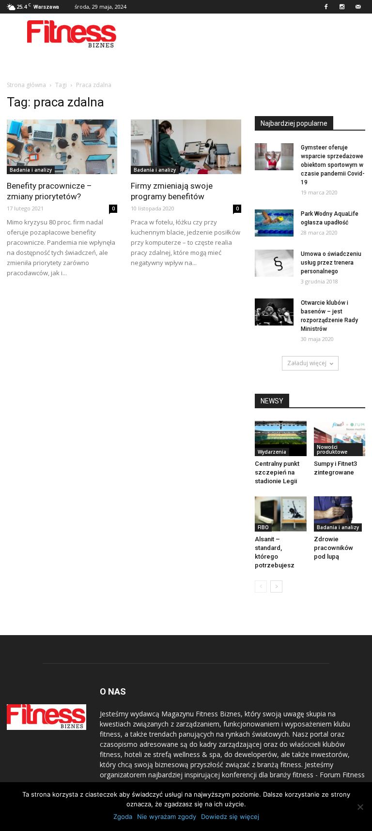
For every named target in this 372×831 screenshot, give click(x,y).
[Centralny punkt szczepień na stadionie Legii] (281, 438)
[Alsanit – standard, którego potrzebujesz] (281, 514)
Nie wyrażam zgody (166, 816)
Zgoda (122, 816)
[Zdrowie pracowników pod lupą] (340, 514)
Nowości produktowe (332, 449)
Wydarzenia (272, 451)
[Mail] (358, 7)
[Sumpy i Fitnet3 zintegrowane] (340, 438)
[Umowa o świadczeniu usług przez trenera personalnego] (274, 263)
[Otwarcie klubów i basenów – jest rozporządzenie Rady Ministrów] (274, 312)
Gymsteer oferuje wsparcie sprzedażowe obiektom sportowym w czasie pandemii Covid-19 (333, 165)
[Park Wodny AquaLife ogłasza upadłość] (274, 223)
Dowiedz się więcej (230, 816)
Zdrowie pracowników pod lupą (333, 547)
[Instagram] (342, 7)
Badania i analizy (31, 169)
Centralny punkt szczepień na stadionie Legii (277, 472)
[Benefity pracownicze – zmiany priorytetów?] (62, 146)
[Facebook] (326, 7)
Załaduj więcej (306, 363)
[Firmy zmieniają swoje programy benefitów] (186, 146)
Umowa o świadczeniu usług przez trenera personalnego (331, 263)
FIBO (263, 527)
